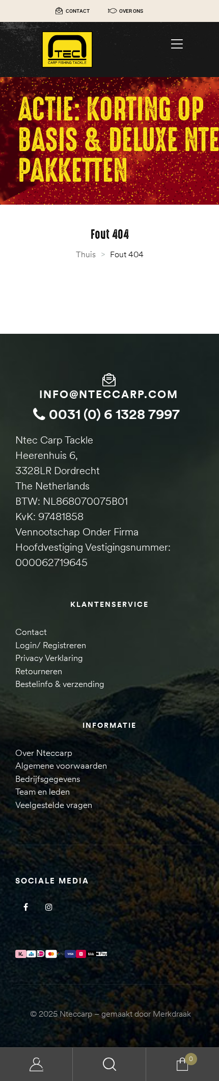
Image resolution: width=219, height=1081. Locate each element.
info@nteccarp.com (108, 394)
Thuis (86, 254)
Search (109, 1064)
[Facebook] (25, 906)
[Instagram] (48, 906)
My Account (36, 1064)
